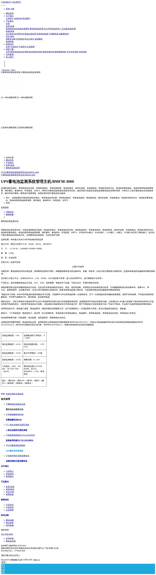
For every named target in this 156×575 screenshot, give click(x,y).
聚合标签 (10, 523)
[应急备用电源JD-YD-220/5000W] (20, 435)
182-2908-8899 (7, 534)
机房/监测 (10, 165)
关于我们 (5, 466)
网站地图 (10, 520)
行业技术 (10, 505)
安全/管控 (10, 492)
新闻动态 (5, 500)
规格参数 (10, 214)
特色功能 (5, 515)
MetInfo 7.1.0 (16, 560)
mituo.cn (36, 560)
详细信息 (10, 212)
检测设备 (10, 494)
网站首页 (10, 13)
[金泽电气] (78, 2)
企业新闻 (10, 510)
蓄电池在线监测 (13, 168)
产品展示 (10, 163)
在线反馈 (10, 474)
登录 (8, 9)
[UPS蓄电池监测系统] (15, 445)
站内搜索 (10, 525)
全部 (8, 24)
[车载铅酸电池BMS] (15, 414)
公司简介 (10, 471)
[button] (5, 70)
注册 (12, 9)
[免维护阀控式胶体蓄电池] (17, 456)
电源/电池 (10, 489)
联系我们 (10, 476)
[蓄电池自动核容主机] (15, 404)
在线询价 (5, 207)
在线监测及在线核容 (14, 394)
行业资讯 (10, 507)
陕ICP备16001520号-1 (10, 555)
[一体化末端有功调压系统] (17, 425)
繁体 (3, 562)
